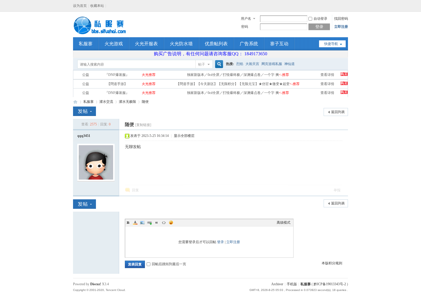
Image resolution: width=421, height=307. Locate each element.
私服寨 (86, 43)
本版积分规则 (332, 263)
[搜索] (218, 64)
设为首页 (80, 6)
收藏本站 (97, 6)
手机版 (292, 284)
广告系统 (249, 43)
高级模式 (283, 223)
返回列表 (338, 112)
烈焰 (239, 64)
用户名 (246, 19)
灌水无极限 (127, 102)
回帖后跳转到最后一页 (169, 264)
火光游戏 (114, 43)
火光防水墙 (181, 43)
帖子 (201, 64)
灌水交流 (106, 102)
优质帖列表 (216, 43)
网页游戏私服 (271, 64)
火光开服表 (146, 43)
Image (142, 222)
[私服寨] (100, 34)
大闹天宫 (252, 64)
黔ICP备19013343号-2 (330, 284)
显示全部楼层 (184, 136)
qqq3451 (83, 136)
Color (135, 222)
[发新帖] (84, 111)
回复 (135, 190)
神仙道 (289, 64)
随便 (145, 102)
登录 (220, 242)
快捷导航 (331, 44)
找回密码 (341, 19)
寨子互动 (279, 43)
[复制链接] (143, 125)
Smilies (171, 222)
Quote (157, 222)
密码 (244, 27)
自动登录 (320, 19)
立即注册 (341, 27)
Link (149, 222)
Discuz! (95, 284)
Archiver (277, 284)
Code (164, 222)
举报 (337, 190)
